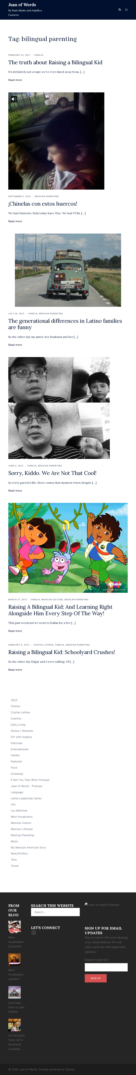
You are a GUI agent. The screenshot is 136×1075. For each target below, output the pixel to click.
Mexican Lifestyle (22, 829)
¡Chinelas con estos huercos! (42, 203)
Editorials (17, 743)
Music (14, 841)
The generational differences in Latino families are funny (65, 324)
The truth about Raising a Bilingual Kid (55, 62)
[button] (119, 9)
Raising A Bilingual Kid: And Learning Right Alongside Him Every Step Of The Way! (60, 610)
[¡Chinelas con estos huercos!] (56, 140)
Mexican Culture (52, 599)
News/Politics (19, 853)
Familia (38, 55)
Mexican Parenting (47, 196)
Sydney (69, 1069)
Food (14, 767)
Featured (16, 761)
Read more (15, 80)
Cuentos (16, 718)
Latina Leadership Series (26, 798)
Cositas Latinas (43, 645)
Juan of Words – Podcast (26, 786)
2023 (14, 700)
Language (17, 792)
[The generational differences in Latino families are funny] (68, 269)
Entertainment (20, 749)
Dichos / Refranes (22, 730)
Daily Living (18, 724)
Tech (14, 859)
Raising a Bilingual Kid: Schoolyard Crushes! (61, 652)
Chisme (15, 706)
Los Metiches (19, 810)
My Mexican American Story (28, 847)
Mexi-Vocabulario (22, 816)
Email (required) (97, 960)
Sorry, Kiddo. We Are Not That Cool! (52, 473)
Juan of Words (22, 4)
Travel (14, 865)
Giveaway (17, 773)
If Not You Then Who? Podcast (30, 780)
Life (13, 804)
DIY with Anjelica (21, 737)
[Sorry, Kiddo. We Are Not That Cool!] (59, 407)
